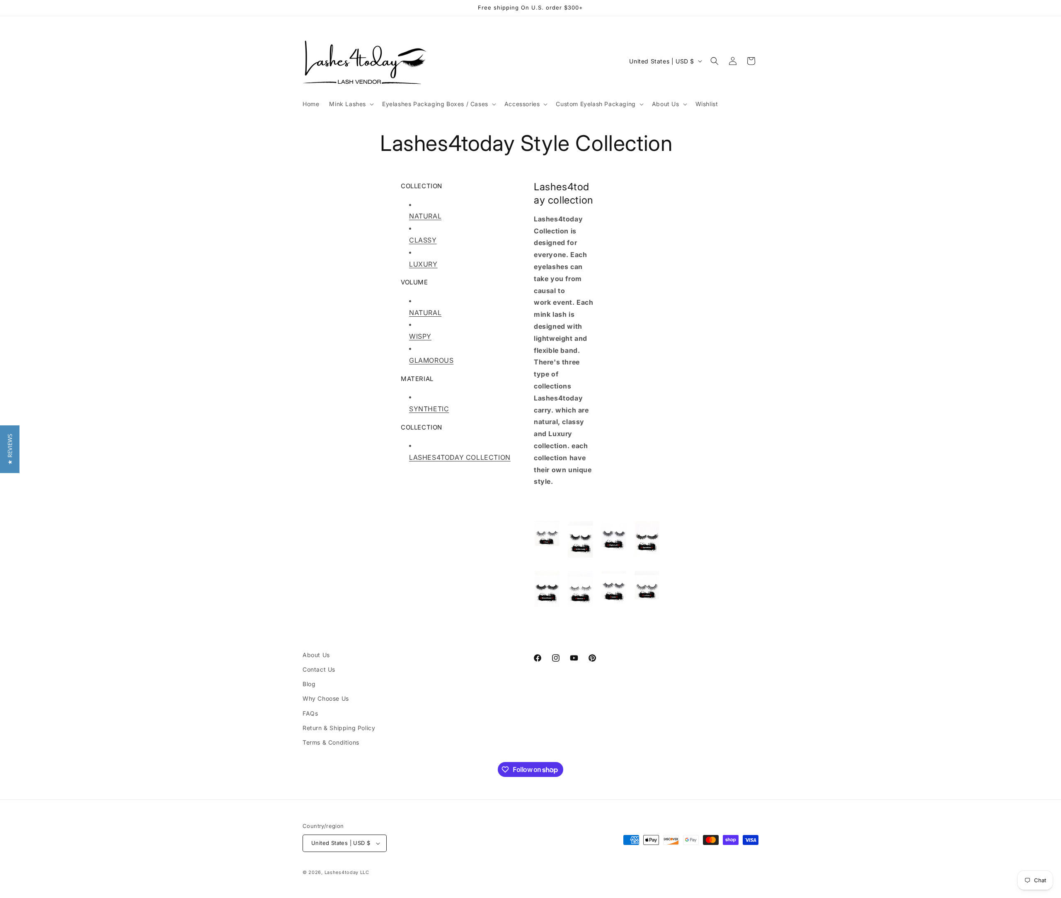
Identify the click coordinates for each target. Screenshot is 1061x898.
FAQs (310, 713)
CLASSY (423, 240)
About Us (316, 654)
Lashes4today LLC (347, 872)
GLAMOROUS (431, 360)
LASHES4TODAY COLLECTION (460, 457)
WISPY (420, 336)
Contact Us (319, 669)
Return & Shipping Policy (339, 727)
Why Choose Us (326, 698)
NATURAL (425, 216)
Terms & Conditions (331, 742)
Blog (309, 683)
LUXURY (423, 264)
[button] (350, 104)
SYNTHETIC (429, 409)
